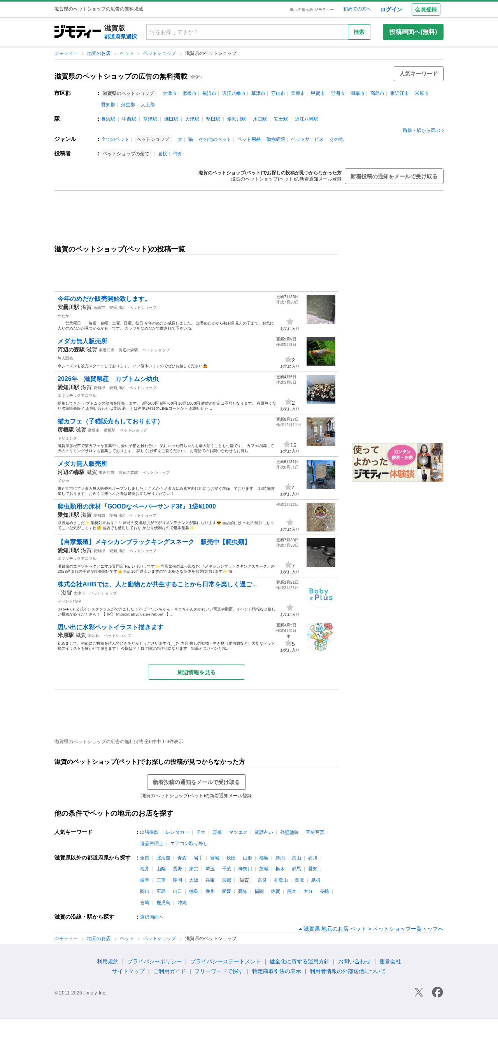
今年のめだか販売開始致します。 (104, 298)
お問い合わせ (354, 961)
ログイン (391, 9)
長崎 (324, 891)
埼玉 (210, 869)
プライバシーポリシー (154, 961)
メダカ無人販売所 (82, 341)
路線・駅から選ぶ (421, 130)
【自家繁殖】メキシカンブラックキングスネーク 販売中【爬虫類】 (154, 541)
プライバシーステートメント (225, 961)
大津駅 (192, 119)
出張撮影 (149, 832)
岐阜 (144, 880)
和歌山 (281, 880)
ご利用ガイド (169, 971)
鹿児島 (163, 902)
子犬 (200, 832)
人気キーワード (419, 73)
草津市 (258, 93)
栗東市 (298, 93)
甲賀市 (318, 93)
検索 (359, 32)
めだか (63, 316)
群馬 (296, 869)
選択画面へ (151, 917)
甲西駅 (129, 119)
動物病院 (276, 139)
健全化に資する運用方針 (300, 961)
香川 (210, 891)
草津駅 (150, 119)
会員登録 (426, 9)
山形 (247, 858)
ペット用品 (249, 139)
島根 (316, 880)
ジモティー (66, 53)
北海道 (163, 858)
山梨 (161, 869)
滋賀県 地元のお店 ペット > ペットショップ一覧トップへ (373, 929)
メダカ (63, 481)
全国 (144, 858)
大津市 (170, 93)
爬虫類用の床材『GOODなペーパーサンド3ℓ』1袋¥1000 (137, 506)
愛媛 (226, 891)
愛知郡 (108, 104)
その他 (337, 139)
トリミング (67, 438)
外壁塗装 (289, 832)
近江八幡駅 (306, 119)
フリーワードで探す (219, 971)
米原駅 (94, 635)
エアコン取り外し (189, 843)
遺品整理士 (151, 843)
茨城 (263, 869)
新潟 (280, 858)
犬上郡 (148, 104)
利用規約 (108, 961)
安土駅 (281, 119)
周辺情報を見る (196, 672)
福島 (263, 858)
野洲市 (338, 93)
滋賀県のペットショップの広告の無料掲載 (121, 76)
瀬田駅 (171, 119)
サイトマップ (128, 971)
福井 (144, 869)
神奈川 (245, 869)
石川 (312, 858)
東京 (193, 869)
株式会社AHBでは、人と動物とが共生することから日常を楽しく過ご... (157, 584)
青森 (182, 858)
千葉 (226, 869)
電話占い (263, 832)
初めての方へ (357, 9)
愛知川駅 (236, 119)
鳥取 (299, 880)
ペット (127, 53)
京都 (226, 880)
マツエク (238, 832)
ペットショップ (160, 53)
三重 (161, 880)
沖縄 (182, 902)
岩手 (198, 858)
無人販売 (65, 358)
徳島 (193, 891)
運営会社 (390, 961)
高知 (242, 891)
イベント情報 (69, 601)
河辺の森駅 (128, 350)
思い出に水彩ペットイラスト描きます (110, 627)
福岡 (259, 891)
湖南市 (358, 93)
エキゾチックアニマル (77, 395)
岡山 (144, 891)
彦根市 (189, 93)
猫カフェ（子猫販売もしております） (110, 421)
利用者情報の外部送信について (348, 971)
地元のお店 (99, 53)
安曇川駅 (117, 307)
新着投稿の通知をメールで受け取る (394, 176)
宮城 (214, 858)
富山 (296, 858)
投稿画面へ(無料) (413, 31)
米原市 (422, 93)
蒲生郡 (128, 104)
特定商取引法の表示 (276, 971)
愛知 (312, 869)
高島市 (377, 93)
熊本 (291, 891)
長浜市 (209, 93)
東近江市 (399, 93)
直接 (162, 153)
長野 (177, 869)
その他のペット (215, 139)
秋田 (231, 858)
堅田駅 (213, 119)
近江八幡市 (233, 93)
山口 (177, 891)
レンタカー (177, 832)
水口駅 (260, 119)
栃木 (280, 869)
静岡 (177, 880)
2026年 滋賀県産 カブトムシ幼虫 (108, 378)
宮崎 (144, 902)
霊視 (217, 832)
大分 (308, 891)
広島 (161, 891)
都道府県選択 (120, 36)
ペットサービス (307, 139)
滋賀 (86, 307)
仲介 (177, 153)
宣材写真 (315, 832)
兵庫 (210, 880)
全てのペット (115, 139)
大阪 (193, 880)
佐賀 (275, 891)
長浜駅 (108, 119)
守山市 (278, 93)
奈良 (262, 880)
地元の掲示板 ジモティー (312, 9)
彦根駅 (110, 430)
